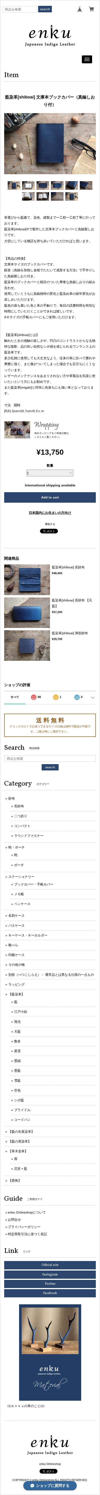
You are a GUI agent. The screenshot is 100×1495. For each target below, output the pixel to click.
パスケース (16, 925)
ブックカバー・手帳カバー (33, 884)
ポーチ (19, 865)
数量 (50, 465)
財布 (11, 798)
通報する (50, 524)
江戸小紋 (20, 1012)
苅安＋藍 (20, 1168)
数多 (17, 1041)
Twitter (50, 1284)
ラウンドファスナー (28, 835)
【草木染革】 (18, 1151)
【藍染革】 (16, 994)
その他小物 (16, 964)
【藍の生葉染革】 (21, 1131)
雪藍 (17, 1080)
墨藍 (17, 1070)
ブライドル (22, 1110)
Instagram (50, 1274)
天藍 (17, 1031)
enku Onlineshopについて (27, 1212)
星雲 (17, 1051)
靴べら (13, 945)
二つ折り (20, 816)
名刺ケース (16, 915)
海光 (17, 1022)
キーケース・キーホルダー (27, 935)
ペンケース (22, 904)
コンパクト (22, 826)
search (45, 9)
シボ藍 (19, 1100)
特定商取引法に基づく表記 (27, 1234)
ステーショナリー (21, 876)
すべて (15, 697)
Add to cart (50, 497)
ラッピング (16, 984)
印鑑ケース (16, 955)
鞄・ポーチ (16, 847)
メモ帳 (19, 894)
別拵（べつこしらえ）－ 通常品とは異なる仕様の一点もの (51, 974)
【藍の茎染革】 (19, 1141)
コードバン (22, 1120)
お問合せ (14, 1219)
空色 (17, 1090)
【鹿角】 (14, 1180)
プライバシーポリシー (24, 1227)
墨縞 (17, 1061)
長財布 (19, 806)
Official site (50, 1265)
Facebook (50, 1293)
